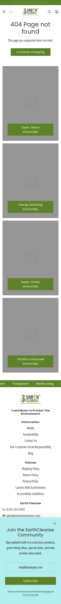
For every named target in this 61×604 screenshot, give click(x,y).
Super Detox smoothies (30, 129)
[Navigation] (3, 11)
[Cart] (56, 11)
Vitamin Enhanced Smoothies (30, 361)
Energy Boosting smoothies (30, 207)
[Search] (49, 11)
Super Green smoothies (30, 284)
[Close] (54, 523)
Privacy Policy (46, 591)
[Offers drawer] (11, 11)
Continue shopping (31, 52)
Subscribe (30, 581)
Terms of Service (28, 594)
